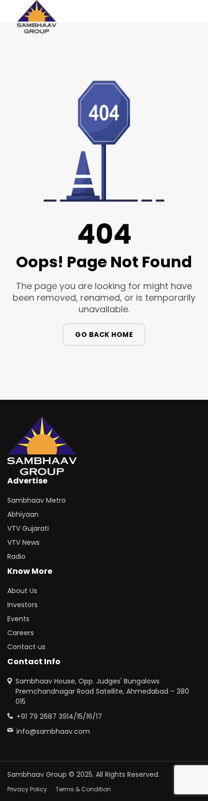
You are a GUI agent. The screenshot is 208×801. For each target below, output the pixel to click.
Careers (20, 633)
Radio (16, 556)
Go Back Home (104, 334)
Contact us (26, 647)
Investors (22, 605)
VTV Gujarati (28, 528)
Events (18, 619)
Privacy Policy (27, 789)
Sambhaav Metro (36, 500)
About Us (22, 591)
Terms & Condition (83, 789)
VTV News (23, 542)
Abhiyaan (23, 514)
